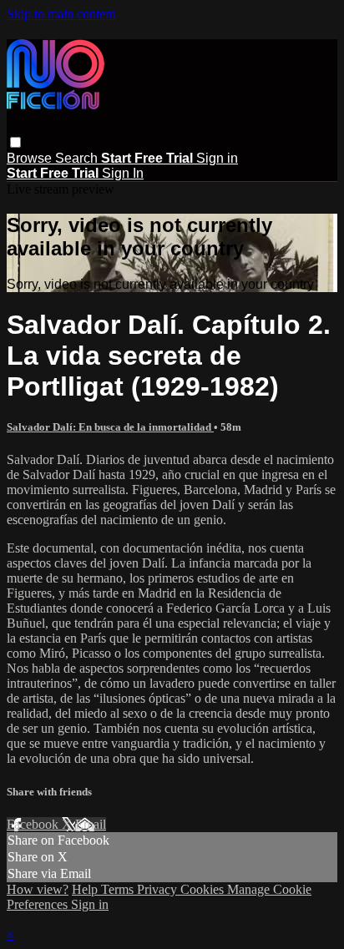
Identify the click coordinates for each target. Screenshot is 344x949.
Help (86, 889)
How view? (37, 889)
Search (78, 158)
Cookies (203, 889)
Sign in (217, 158)
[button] (15, 142)
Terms (119, 889)
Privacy (158, 889)
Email (90, 824)
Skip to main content (61, 14)
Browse (31, 158)
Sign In (123, 173)
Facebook (34, 824)
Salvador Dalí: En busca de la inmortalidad (110, 427)
